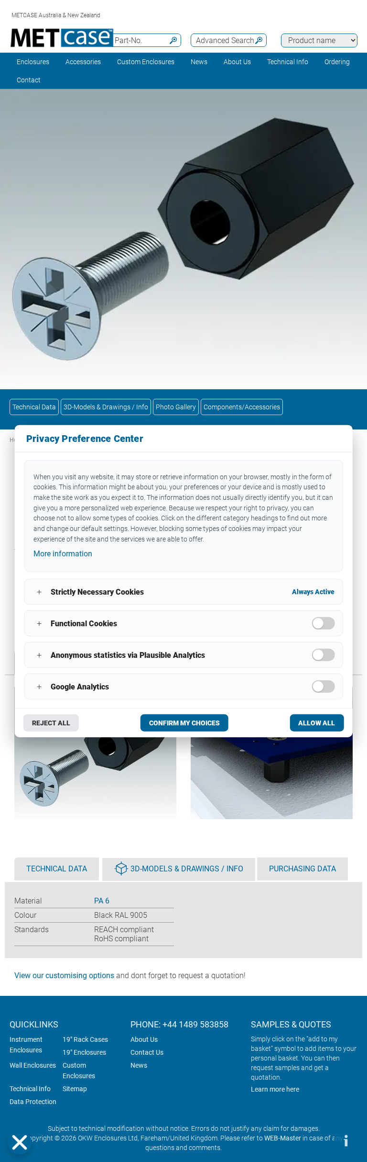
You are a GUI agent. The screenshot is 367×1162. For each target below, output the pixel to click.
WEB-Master (282, 1138)
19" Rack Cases (85, 1039)
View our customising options (64, 975)
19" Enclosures (84, 1052)
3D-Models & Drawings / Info (106, 407)
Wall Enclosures (33, 1065)
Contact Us (146, 1052)
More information (62, 553)
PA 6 (101, 900)
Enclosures (33, 62)
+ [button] (39, 592)
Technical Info (30, 1089)
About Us (144, 1039)
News (199, 62)
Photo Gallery (176, 407)
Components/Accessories (242, 407)
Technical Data (34, 407)
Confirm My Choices (184, 723)
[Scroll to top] (317, 1140)
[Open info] (345, 1140)
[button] (20, 1142)
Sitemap (75, 1089)
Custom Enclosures (145, 62)
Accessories (83, 62)
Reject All (51, 723)
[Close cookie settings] (20, 1142)
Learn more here (275, 1089)
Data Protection (33, 1102)
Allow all (316, 723)
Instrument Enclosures (26, 1045)
